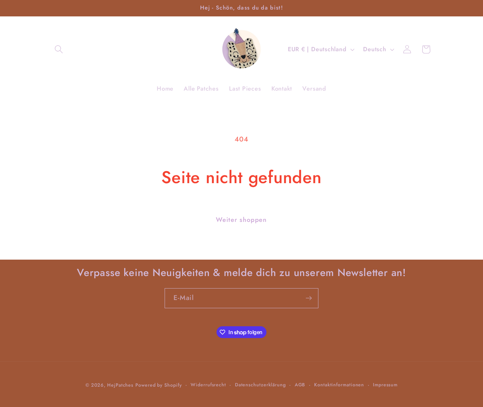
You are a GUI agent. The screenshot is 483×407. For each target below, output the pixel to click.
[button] (58, 49)
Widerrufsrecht (208, 384)
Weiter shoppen (241, 219)
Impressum (385, 384)
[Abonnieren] (308, 298)
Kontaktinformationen (339, 384)
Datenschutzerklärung (260, 384)
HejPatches (120, 384)
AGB (300, 384)
